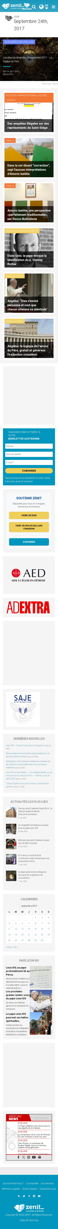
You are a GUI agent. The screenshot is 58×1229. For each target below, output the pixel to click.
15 (35, 929)
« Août (9, 947)
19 (16, 934)
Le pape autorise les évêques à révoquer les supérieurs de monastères (32, 875)
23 (42, 934)
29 (35, 940)
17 (48, 929)
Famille (10, 140)
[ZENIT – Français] (16, 6)
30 (42, 940)
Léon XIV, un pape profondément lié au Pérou (18, 971)
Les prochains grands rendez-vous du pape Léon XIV (17, 995)
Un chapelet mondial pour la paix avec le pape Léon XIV (33, 826)
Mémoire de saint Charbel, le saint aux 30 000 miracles (33, 841)
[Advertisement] (29, 395)
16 (42, 929)
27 (22, 940)
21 (29, 934)
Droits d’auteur (29, 1188)
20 (22, 934)
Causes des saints (27, 231)
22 (35, 934)
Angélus (11, 231)
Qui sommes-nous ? (13, 1183)
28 (29, 940)
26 (16, 940)
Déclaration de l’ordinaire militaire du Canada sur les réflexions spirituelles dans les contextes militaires (28, 764)
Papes (20, 276)
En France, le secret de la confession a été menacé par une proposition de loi (33, 858)
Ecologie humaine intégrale (21, 95)
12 (16, 929)
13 (22, 929)
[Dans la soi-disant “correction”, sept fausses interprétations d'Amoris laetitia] (29, 157)
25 (9, 940)
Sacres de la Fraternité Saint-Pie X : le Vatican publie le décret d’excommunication (35, 811)
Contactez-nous (47, 1188)
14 (29, 929)
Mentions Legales (11, 1188)
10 (48, 923)
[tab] (17, 1117)
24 (48, 934)
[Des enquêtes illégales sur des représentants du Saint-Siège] (29, 112)
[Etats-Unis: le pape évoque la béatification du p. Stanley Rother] (29, 247)
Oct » (15, 947)
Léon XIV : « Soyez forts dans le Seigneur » (25, 745)
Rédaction (8, 74)
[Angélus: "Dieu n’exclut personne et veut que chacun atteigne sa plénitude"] (29, 292)
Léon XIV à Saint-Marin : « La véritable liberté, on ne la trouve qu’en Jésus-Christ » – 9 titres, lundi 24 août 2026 (29, 775)
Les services (47, 1183)
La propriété (32, 1183)
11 (9, 929)
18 (9, 934)
